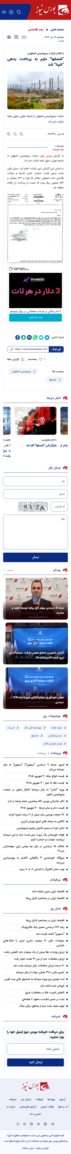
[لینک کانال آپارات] (24, 1123)
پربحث (41, 753)
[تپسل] (11, 269)
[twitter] (41, 337)
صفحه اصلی (57, 29)
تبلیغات (39, 1099)
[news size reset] (14, 133)
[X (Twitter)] (38, 1123)
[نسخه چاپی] (9, 37)
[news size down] (21, 133)
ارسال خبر (26, 1099)
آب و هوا (63, 1107)
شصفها (53, 380)
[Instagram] (45, 1123)
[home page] (52, 10)
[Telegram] (52, 1123)
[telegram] (47, 337)
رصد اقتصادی (35, 29)
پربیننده (56, 753)
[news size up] (8, 133)
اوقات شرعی (47, 1107)
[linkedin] (29, 337)
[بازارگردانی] (45, 421)
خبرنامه (13, 1099)
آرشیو (62, 1099)
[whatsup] (35, 337)
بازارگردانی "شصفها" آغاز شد (51, 445)
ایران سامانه (28, 1148)
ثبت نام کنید (35, 317)
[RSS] (18, 1123)
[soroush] (23, 337)
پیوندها (51, 1099)
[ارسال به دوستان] (24, 37)
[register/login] (11, 12)
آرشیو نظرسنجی (28, 1107)
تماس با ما (35, 1114)
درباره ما (11, 1107)
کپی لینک (56, 349)
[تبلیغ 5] (35, 328)
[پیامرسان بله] (31, 1123)
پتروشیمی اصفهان (22, 371)
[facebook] (17, 337)
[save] (16, 37)
